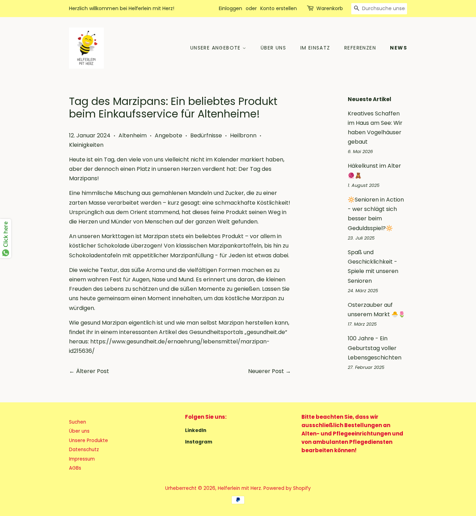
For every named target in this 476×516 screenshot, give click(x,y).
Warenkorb (329, 8)
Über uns (273, 47)
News (398, 47)
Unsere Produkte (88, 440)
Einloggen (230, 8)
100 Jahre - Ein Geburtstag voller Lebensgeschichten (374, 347)
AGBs (75, 468)
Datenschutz (84, 449)
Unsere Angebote (216, 47)
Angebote (168, 135)
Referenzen (360, 47)
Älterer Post (92, 371)
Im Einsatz (315, 47)
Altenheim (132, 135)
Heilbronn (243, 135)
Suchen (77, 422)
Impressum (82, 459)
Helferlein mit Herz (239, 488)
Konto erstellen (278, 8)
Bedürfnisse (206, 135)
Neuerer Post (266, 371)
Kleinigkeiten (86, 145)
